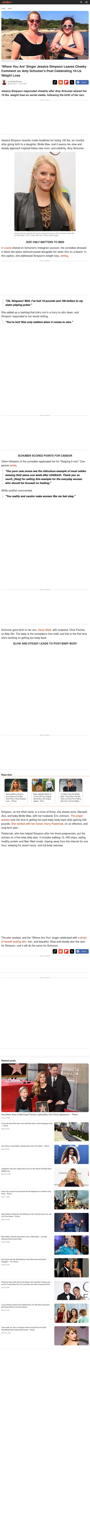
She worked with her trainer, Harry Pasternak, (38, 823)
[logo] (7, 2)
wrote (13, 465)
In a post (6, 248)
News (10, 8)
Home (3, 8)
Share (83, 82)
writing (64, 255)
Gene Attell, (44, 630)
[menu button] (86, 2)
